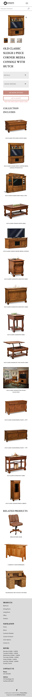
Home (5, 627)
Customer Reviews (8, 633)
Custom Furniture (8, 636)
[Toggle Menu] (27, 3)
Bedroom (5, 606)
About (5, 630)
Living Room (6, 612)
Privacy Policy (23, 693)
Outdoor (5, 618)
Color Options (7, 640)
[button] (26, 17)
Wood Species (10, 84)
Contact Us (6, 643)
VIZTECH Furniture (21, 695)
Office (4, 615)
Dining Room (6, 609)
